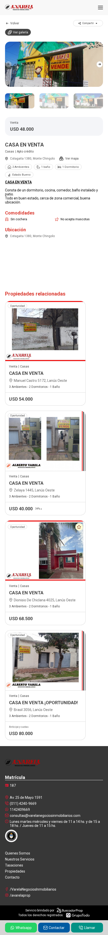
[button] (99, 64)
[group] (54, 64)
